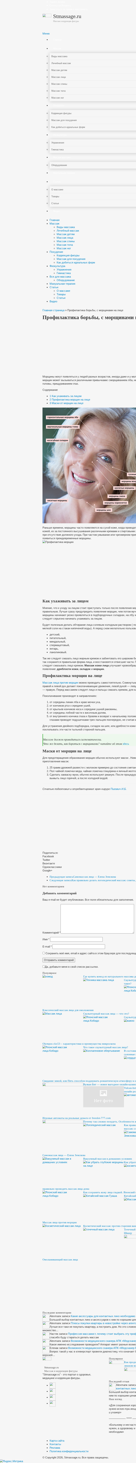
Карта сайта (57, 1440)
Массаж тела (65, 244)
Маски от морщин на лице (66, 403)
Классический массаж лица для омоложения (68, 1010)
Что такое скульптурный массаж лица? (105, 1047)
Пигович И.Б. (118, 788)
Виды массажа (66, 227)
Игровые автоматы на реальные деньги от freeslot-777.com (76, 1118)
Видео (53, 301)
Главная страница (53, 310)
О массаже (63, 290)
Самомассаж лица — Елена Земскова (83, 876)
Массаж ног (64, 248)
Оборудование (66, 280)
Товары (61, 294)
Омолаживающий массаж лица (60, 1259)
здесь (126, 743)
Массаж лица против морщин (60, 682)
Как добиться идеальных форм (76, 262)
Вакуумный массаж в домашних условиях (107, 1158)
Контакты (55, 1444)
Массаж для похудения (71, 258)
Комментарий (51, 932)
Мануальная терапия (62, 283)
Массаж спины (66, 241)
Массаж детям (66, 234)
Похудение (56, 251)
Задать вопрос (57, 2)
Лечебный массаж (68, 230)
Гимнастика (64, 273)
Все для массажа (60, 276)
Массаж (54, 223)
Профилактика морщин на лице (70, 399)
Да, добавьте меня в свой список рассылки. (71, 966)
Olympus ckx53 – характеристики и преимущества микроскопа (79, 1043)
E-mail (47, 946)
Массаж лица (65, 237)
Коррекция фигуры (68, 255)
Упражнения (64, 269)
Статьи (54, 287)
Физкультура (57, 265)
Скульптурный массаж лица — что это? (106, 1013)
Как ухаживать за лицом (65, 396)
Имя (45, 939)
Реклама (55, 1447)
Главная (55, 219)
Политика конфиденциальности (69, 1451)
